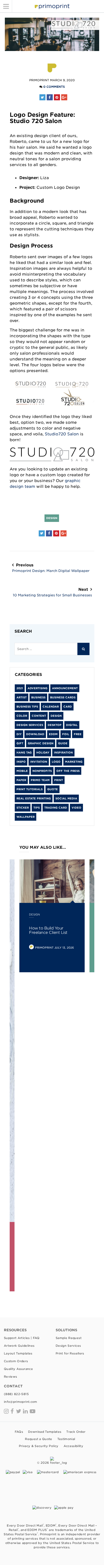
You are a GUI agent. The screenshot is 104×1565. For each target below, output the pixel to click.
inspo (21, 761)
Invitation (38, 761)
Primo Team (40, 780)
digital (72, 725)
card (67, 706)
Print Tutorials (29, 789)
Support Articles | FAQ (22, 1338)
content (39, 715)
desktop (54, 725)
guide (62, 743)
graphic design (40, 743)
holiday (42, 752)
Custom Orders (16, 1361)
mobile (22, 771)
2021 (19, 688)
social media (66, 798)
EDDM (53, 734)
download (35, 734)
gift (19, 743)
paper (21, 780)
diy (19, 734)
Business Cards (62, 697)
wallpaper (25, 817)
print (58, 780)
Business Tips (27, 706)
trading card (55, 807)
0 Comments (54, 86)
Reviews (10, 1376)
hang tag (24, 752)
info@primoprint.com (20, 1402)
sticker (22, 807)
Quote (52, 789)
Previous (50, 568)
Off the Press (68, 771)
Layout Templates (18, 1353)
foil (65, 734)
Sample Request (69, 1338)
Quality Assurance (18, 1369)
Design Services (29, 725)
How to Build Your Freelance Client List (48, 930)
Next (52, 592)
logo (56, 761)
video (76, 807)
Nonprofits (42, 771)
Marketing (73, 761)
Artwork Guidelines (19, 1345)
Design (51, 518)
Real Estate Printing (33, 798)
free (78, 734)
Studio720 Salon (62, 433)
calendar (51, 706)
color (21, 715)
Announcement (65, 688)
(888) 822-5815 (16, 1394)
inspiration (63, 752)
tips (36, 807)
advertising (37, 688)
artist (21, 697)
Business (38, 697)
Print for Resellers (70, 1353)
